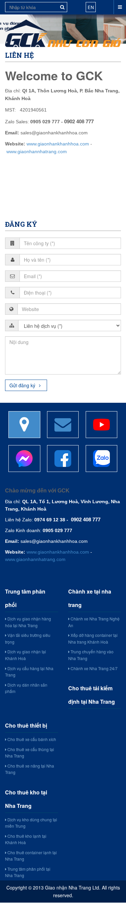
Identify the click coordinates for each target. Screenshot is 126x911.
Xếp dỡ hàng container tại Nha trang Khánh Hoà (93, 638)
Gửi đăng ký (23, 385)
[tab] (63, 424)
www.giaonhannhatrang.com (36, 151)
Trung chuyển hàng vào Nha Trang (91, 655)
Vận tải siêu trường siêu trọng (27, 638)
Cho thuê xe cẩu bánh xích (31, 739)
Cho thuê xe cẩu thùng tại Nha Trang (29, 752)
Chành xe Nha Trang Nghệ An (94, 622)
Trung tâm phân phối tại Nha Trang (27, 872)
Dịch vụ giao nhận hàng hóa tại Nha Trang (28, 622)
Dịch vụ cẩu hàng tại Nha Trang (29, 671)
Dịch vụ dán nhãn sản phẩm (26, 688)
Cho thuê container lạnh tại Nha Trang (31, 856)
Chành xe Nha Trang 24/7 (94, 668)
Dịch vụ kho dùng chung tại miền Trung (31, 823)
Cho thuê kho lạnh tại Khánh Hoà (25, 839)
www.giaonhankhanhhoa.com (58, 143)
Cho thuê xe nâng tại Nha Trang (29, 769)
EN (91, 7)
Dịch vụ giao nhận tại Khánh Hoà (25, 655)
